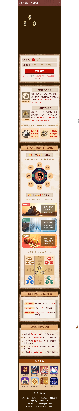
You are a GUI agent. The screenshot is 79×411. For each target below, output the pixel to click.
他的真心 (54, 387)
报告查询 (53, 398)
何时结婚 (44, 375)
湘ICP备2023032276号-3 (44, 406)
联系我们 (35, 398)
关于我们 (25, 398)
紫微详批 (25, 387)
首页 (21, 3)
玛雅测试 (25, 375)
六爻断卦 (34, 3)
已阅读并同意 (30, 76)
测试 (27, 3)
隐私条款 (44, 398)
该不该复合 (35, 375)
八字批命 (44, 387)
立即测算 (39, 71)
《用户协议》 (40, 76)
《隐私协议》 (51, 76)
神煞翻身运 (35, 387)
